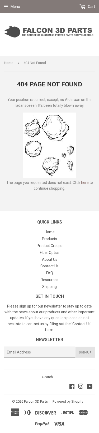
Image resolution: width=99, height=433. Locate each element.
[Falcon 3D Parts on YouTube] (89, 387)
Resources (49, 280)
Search (47, 377)
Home (8, 63)
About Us (49, 259)
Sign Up (85, 352)
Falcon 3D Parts (36, 401)
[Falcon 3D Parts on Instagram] (80, 387)
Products (49, 239)
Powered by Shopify (68, 401)
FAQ (49, 273)
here (85, 182)
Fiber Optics (49, 252)
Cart (91, 6)
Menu (15, 6)
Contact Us (49, 266)
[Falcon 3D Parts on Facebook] (72, 387)
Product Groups (50, 246)
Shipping (49, 287)
